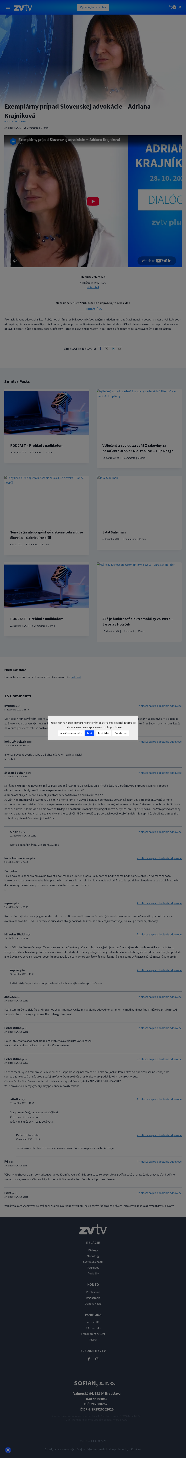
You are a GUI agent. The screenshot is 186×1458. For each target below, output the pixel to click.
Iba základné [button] (103, 733)
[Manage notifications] (8, 1450)
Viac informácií (121, 733)
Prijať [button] (89, 733)
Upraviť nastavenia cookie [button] (71, 733)
